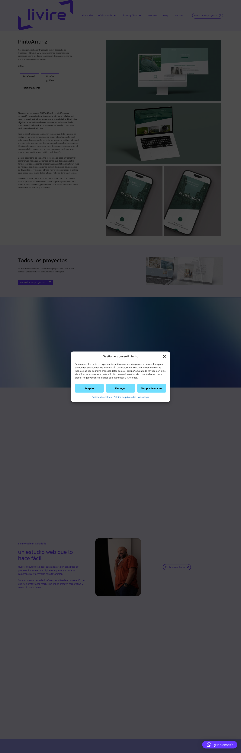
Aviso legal (143, 396)
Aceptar (89, 388)
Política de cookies (102, 396)
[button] (164, 356)
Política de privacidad (125, 396)
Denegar (120, 388)
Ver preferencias (151, 388)
